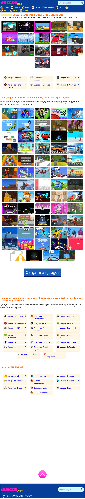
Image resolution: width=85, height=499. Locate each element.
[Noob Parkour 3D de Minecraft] (10, 50)
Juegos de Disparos (42, 85)
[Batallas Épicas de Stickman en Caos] (59, 244)
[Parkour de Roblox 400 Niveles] (75, 38)
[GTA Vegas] (59, 148)
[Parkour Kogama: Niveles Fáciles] (67, 255)
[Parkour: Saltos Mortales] (10, 113)
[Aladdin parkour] (59, 196)
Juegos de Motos (14, 347)
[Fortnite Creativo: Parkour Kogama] (26, 172)
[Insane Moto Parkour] (26, 184)
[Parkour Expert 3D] (26, 244)
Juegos (26, 495)
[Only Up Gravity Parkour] (75, 220)
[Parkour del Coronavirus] (75, 160)
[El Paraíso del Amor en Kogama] (75, 125)
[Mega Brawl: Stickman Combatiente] (42, 208)
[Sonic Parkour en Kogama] (59, 26)
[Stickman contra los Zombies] (26, 220)
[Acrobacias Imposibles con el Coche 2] (34, 255)
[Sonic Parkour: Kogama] (26, 125)
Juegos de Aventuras (12, 336)
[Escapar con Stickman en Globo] (42, 244)
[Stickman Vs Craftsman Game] (75, 196)
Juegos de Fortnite (67, 347)
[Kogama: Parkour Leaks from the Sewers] (75, 208)
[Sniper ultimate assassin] (18, 255)
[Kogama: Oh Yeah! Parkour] (51, 255)
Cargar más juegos (42, 272)
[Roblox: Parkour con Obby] (42, 136)
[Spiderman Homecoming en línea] (42, 62)
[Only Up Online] (75, 113)
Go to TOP (42, 474)
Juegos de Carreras (68, 85)
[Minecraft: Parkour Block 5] (10, 172)
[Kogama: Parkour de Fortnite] (10, 232)
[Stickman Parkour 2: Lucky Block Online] (42, 38)
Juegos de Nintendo (16, 323)
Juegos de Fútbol (67, 376)
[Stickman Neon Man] (59, 136)
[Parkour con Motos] (26, 50)
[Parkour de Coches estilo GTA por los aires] (42, 148)
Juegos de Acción (15, 342)
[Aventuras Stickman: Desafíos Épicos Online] (42, 232)
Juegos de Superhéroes (52, 355)
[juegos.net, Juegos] (11, 2)
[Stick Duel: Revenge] (42, 196)
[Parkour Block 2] (26, 160)
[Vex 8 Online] (59, 113)
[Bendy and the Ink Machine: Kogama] (59, 125)
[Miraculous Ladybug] (26, 38)
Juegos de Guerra (41, 335)
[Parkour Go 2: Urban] (42, 184)
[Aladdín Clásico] (26, 26)
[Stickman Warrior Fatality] (10, 208)
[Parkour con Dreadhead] (10, 184)
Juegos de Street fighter (41, 348)
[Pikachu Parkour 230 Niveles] (26, 196)
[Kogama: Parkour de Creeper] (59, 172)
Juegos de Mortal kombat (14, 86)
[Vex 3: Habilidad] (10, 136)
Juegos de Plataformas (39, 317)
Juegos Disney (66, 388)
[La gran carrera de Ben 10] (42, 113)
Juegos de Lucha (67, 316)
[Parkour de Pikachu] (10, 220)
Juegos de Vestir (40, 388)
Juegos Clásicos (14, 78)
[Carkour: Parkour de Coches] (59, 38)
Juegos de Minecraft (68, 323)
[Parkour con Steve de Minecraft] (42, 125)
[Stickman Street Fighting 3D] (75, 136)
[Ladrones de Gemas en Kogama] (75, 184)
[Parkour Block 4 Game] (10, 196)
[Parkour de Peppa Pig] (59, 208)
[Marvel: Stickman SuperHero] (26, 136)
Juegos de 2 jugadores (39, 79)
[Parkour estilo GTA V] (75, 148)
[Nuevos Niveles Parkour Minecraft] (59, 160)
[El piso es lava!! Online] (75, 172)
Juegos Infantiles (41, 393)
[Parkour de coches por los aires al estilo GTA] (59, 232)
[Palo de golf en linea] (75, 244)
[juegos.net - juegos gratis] (12, 489)
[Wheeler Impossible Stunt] (42, 50)
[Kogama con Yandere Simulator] (59, 50)
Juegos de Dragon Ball (67, 336)
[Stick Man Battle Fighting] (26, 113)
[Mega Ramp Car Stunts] (75, 50)
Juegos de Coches (15, 316)
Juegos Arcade (14, 376)
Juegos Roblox (40, 323)
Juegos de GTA (14, 328)
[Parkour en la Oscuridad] (26, 208)
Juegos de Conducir (68, 78)
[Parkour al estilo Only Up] (10, 244)
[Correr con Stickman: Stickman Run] (26, 232)
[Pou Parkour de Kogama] (26, 148)
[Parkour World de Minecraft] (42, 172)
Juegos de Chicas (15, 388)
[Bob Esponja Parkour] (10, 148)
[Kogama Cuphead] (75, 26)
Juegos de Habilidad (29, 354)
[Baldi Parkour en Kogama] (10, 125)
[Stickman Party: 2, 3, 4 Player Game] (10, 38)
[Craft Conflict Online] (59, 184)
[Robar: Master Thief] (42, 220)
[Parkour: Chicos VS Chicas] (75, 232)
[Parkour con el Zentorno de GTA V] (59, 220)
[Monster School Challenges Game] (42, 160)
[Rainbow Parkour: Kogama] (10, 160)
